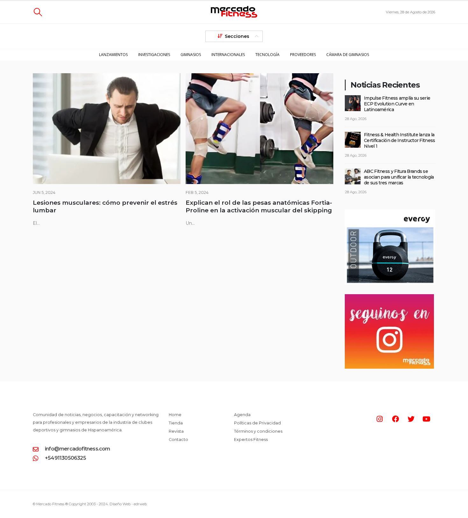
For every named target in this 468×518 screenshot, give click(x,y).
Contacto (178, 439)
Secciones (237, 36)
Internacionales (228, 54)
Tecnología (267, 54)
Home (175, 414)
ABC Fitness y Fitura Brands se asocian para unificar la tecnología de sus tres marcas (399, 177)
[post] (353, 102)
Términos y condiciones (258, 431)
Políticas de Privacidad (257, 423)
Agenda (242, 414)
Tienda (176, 423)
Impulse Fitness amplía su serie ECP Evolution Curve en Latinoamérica (397, 103)
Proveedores (303, 54)
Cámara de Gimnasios (347, 54)
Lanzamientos (113, 54)
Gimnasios (191, 54)
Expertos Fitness (251, 439)
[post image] (107, 128)
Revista (176, 431)
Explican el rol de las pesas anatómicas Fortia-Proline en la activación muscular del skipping (259, 206)
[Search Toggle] (38, 12)
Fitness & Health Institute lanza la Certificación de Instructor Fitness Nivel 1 (399, 140)
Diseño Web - (128, 504)
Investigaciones (154, 54)
